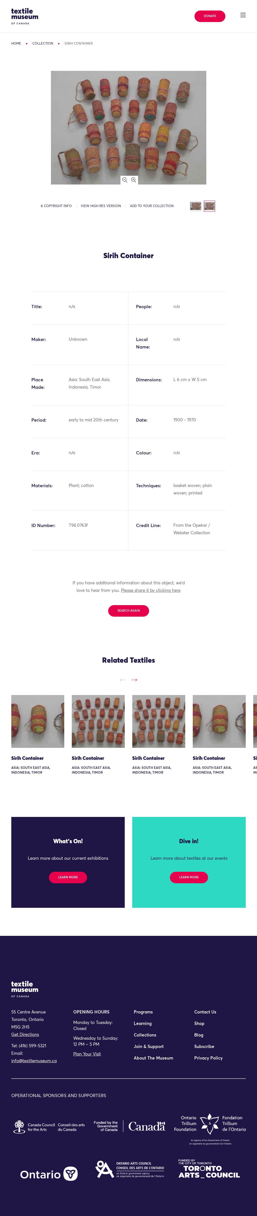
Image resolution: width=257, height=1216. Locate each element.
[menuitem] (159, 1014)
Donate (210, 16)
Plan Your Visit (87, 1054)
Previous (123, 680)
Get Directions (25, 1035)
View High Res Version (101, 206)
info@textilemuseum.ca (34, 1061)
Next (134, 680)
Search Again (128, 610)
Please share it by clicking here (150, 591)
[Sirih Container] (37, 721)
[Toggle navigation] (243, 15)
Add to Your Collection (152, 206)
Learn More (68, 877)
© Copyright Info (56, 206)
